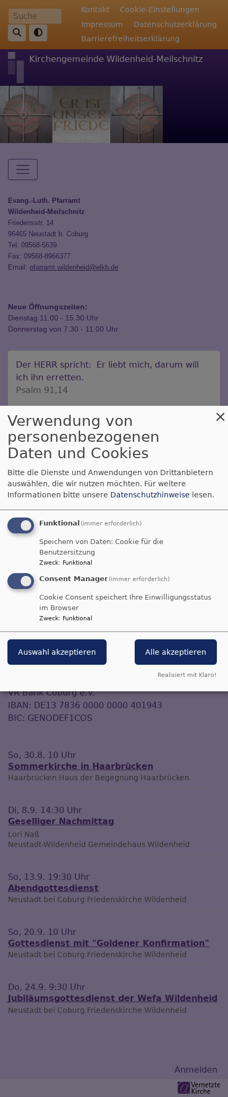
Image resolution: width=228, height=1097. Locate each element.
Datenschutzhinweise (150, 494)
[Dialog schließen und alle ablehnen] (220, 412)
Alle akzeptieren (175, 652)
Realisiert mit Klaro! (186, 675)
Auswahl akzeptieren (57, 652)
